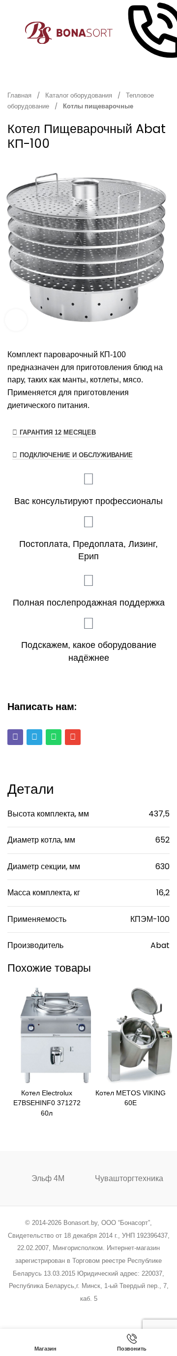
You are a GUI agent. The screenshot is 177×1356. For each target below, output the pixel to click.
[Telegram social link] (125, 1311)
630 (162, 866)
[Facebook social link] (38, 1311)
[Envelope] (73, 737)
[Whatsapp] (53, 737)
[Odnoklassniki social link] (88, 1311)
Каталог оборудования (79, 95)
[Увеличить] (16, 320)
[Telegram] (34, 737)
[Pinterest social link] (76, 1311)
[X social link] (51, 1311)
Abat (160, 945)
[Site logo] (69, 32)
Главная (20, 95)
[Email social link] (64, 1311)
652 (162, 840)
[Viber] (15, 737)
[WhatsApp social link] (101, 1311)
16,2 (163, 892)
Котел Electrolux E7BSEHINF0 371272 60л (47, 1103)
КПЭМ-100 (150, 919)
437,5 (159, 813)
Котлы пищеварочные (98, 106)
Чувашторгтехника (129, 1178)
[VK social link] (113, 1311)
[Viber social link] (138, 1311)
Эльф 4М (47, 1178)
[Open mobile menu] (11, 33)
